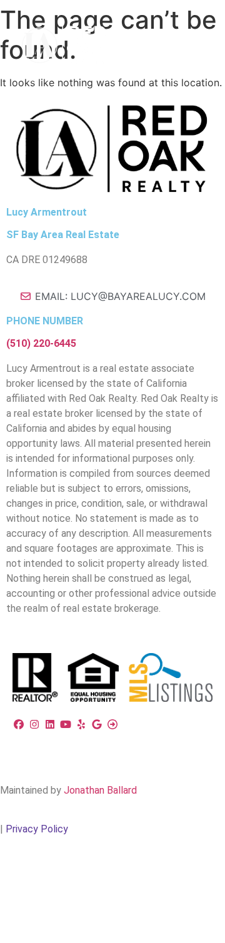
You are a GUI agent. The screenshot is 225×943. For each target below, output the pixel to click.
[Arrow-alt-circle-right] (112, 724)
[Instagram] (36, 724)
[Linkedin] (51, 724)
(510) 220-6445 (41, 343)
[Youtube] (67, 724)
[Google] (98, 724)
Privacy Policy (37, 829)
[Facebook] (20, 724)
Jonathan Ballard (100, 790)
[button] (183, 35)
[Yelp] (83, 724)
